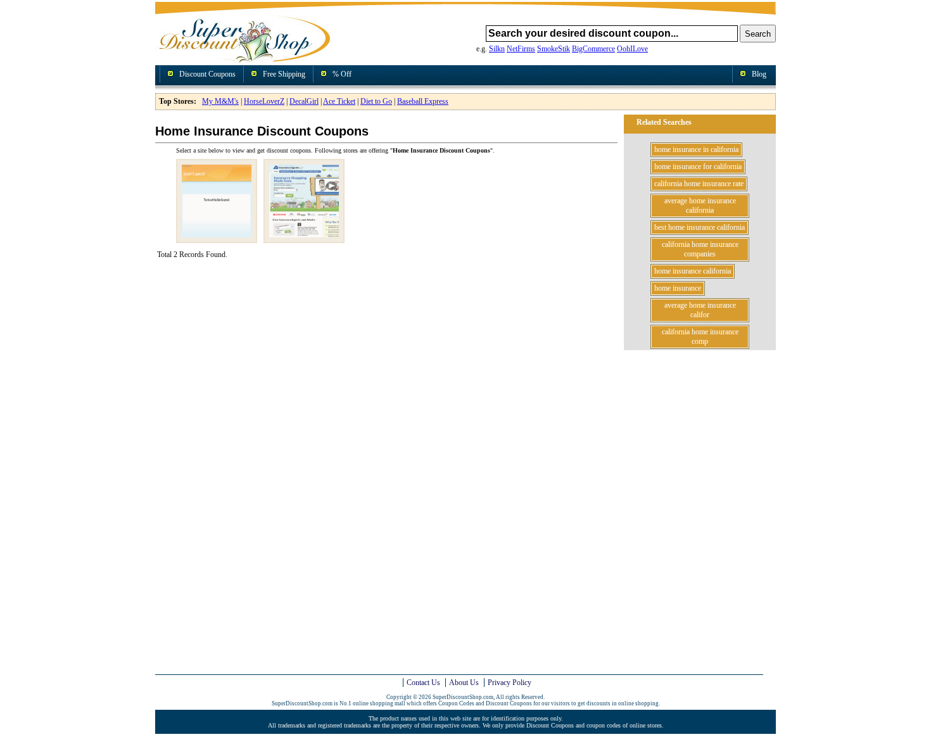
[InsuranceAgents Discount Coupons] (304, 238)
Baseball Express (422, 101)
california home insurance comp (700, 336)
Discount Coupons (207, 74)
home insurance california (692, 271)
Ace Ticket (339, 101)
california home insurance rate (699, 183)
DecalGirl (304, 101)
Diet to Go (376, 101)
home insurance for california (698, 166)
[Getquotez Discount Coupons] (217, 238)
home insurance (677, 288)
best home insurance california (699, 227)
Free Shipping (284, 74)
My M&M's (220, 101)
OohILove (632, 48)
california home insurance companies (700, 249)
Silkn (497, 48)
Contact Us (423, 682)
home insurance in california (696, 149)
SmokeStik (553, 48)
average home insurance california (700, 205)
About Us (464, 682)
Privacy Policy (509, 682)
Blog (759, 74)
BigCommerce (593, 48)
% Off (342, 74)
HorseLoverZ (264, 101)
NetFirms (521, 48)
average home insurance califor (700, 310)
